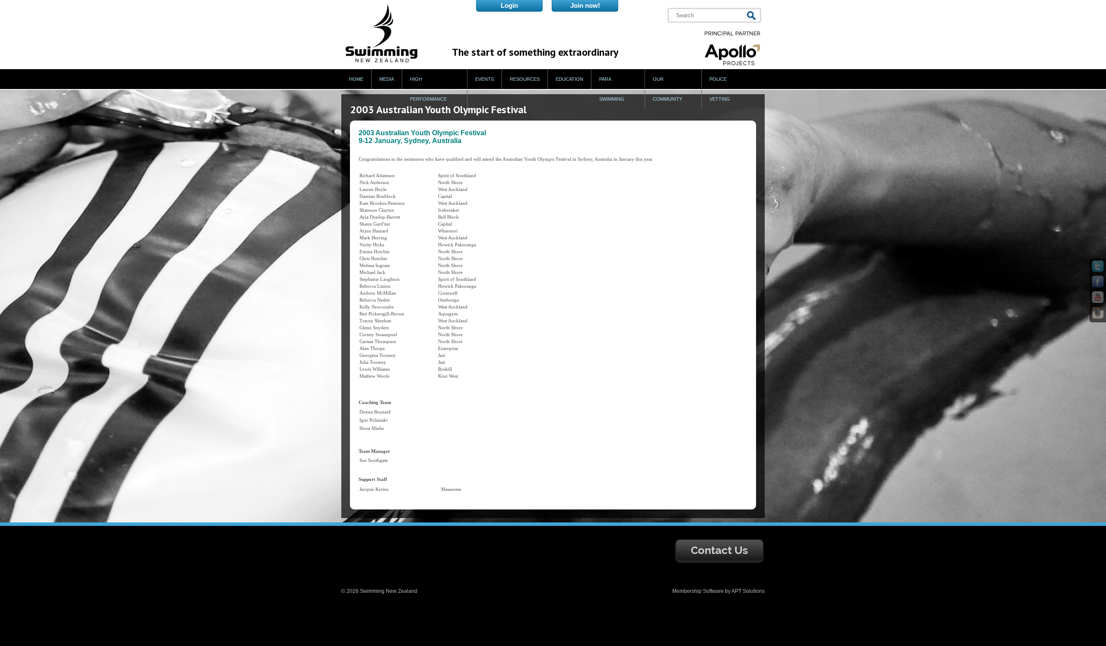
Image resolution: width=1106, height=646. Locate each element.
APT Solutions (748, 591)
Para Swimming (611, 89)
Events (484, 79)
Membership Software (698, 591)
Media (386, 79)
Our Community (667, 89)
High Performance (428, 89)
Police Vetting (719, 89)
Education (569, 79)
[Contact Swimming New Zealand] (719, 562)
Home (356, 79)
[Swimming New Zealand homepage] (381, 60)
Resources (525, 79)
